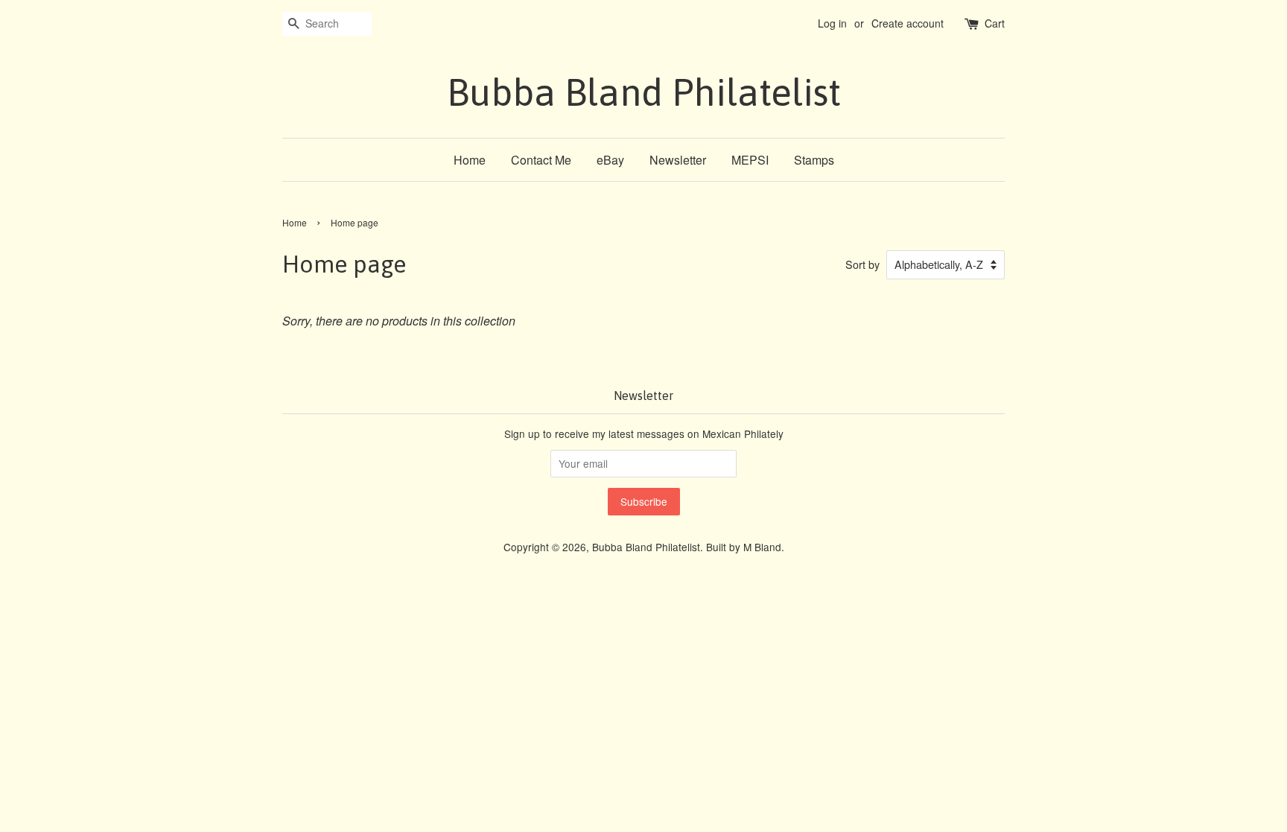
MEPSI (750, 159)
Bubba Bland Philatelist (644, 92)
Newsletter (677, 159)
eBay (610, 159)
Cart (995, 23)
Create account (907, 23)
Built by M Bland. (745, 546)
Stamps (814, 159)
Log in (832, 23)
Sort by (862, 264)
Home (470, 159)
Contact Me (541, 159)
